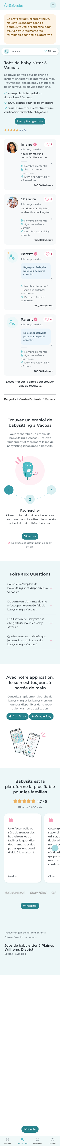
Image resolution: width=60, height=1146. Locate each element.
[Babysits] (13, 5)
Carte (32, 1129)
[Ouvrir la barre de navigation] (53, 5)
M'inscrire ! (30, 906)
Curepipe (20, 953)
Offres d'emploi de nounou (20, 937)
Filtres (51, 51)
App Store (19, 716)
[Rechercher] (6, 51)
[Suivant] (55, 848)
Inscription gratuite (30, 121)
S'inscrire (30, 536)
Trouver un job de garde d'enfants (25, 932)
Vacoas (8, 953)
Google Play (43, 716)
